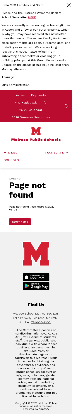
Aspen (20, 95)
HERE (32, 17)
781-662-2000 (41, 322)
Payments (38, 95)
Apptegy (44, 408)
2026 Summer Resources (31, 117)
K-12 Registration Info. (30, 102)
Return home (20, 221)
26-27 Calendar (30, 110)
